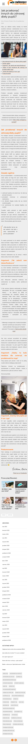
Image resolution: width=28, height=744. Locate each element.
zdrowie (10, 515)
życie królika (7, 721)
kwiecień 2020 (5, 572)
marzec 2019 (5, 621)
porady (4, 515)
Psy (14, 21)
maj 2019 (4, 614)
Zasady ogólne (6, 63)
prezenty (14, 702)
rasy (21, 702)
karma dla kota (8, 692)
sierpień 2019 (5, 602)
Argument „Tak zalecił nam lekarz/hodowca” (14, 65)
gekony (11, 686)
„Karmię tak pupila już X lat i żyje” (11, 71)
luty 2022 (4, 526)
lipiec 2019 (5, 606)
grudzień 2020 (5, 545)
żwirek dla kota (16, 718)
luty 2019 (4, 625)
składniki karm (7, 711)
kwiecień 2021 (5, 530)
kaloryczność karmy (9, 689)
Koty (2, 21)
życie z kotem (18, 721)
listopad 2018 (5, 636)
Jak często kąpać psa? (7, 657)
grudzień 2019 (5, 587)
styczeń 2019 (5, 629)
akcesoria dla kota (16, 673)
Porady (6, 21)
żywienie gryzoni (18, 724)
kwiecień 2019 (5, 617)
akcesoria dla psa (8, 676)
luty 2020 (4, 579)
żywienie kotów (8, 727)
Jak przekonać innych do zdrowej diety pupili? (14, 61)
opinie (15, 699)
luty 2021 (4, 538)
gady (5, 686)
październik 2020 (6, 553)
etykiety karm (19, 683)
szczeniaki (6, 714)
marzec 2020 (5, 576)
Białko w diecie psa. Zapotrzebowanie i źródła (13, 664)
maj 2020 (4, 568)
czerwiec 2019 (5, 610)
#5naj (5, 673)
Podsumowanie (6, 73)
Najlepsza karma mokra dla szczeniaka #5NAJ (13, 649)
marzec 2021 (5, 534)
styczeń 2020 (5, 583)
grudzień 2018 (5, 632)
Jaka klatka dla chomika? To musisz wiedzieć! (13, 653)
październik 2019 (6, 595)
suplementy (18, 711)
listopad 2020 (5, 549)
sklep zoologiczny (8, 708)
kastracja (6, 695)
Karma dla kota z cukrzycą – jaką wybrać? (12, 660)
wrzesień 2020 (6, 557)
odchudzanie (7, 699)
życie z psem (7, 724)
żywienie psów (8, 733)
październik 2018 (6, 640)
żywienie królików (8, 730)
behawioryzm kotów (9, 679)
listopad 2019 (5, 591)
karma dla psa (20, 692)
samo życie (14, 705)
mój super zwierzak (18, 695)
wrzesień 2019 (6, 598)
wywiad (14, 714)
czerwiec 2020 (5, 564)
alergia (19, 676)
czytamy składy (7, 683)
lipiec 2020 (5, 560)
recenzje (6, 705)
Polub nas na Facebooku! (20, 473)
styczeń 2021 (5, 541)
